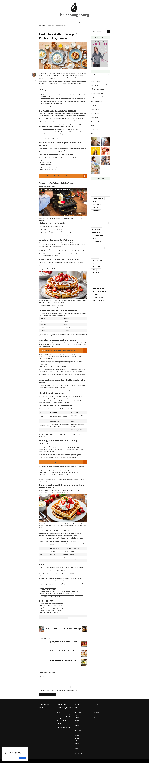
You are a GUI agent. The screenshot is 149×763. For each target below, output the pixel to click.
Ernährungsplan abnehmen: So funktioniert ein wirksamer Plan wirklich (100, 93)
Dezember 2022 (78, 753)
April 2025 (77, 722)
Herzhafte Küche (96, 226)
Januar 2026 (78, 709)
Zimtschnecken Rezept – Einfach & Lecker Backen (63, 650)
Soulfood (94, 278)
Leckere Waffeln (63, 616)
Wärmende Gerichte (97, 306)
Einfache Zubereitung (97, 198)
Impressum (41, 707)
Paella (93, 263)
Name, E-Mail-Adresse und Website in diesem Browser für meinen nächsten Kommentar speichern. (61, 690)
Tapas (102, 285)
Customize (7, 758)
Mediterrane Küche (97, 254)
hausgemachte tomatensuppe (99, 223)
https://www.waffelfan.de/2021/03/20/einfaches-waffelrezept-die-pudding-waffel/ (59, 591)
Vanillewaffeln (82, 616)
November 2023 (78, 746)
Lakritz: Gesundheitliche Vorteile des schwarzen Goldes (98, 128)
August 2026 (78, 707)
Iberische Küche (96, 229)
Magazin (80, 22)
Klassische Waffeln (54, 616)
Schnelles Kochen (97, 275)
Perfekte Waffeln (73, 616)
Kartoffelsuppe (96, 238)
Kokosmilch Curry (96, 241)
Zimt (66, 124)
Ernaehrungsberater (34, 77)
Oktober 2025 (78, 712)
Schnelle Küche (96, 272)
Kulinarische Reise (97, 244)
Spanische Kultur (103, 278)
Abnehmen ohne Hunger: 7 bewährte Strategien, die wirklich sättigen (98, 81)
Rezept (93, 269)
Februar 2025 (78, 725)
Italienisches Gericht (98, 235)
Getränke (73, 22)
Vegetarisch (95, 294)
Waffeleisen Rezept (97, 303)
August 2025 (78, 717)
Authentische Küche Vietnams (100, 182)
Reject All (15, 758)
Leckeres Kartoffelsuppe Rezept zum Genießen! (63, 660)
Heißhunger (57, 22)
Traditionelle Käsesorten (99, 291)
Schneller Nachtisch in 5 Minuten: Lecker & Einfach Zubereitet (100, 108)
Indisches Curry (96, 232)
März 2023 (77, 748)
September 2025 (78, 715)
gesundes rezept (96, 213)
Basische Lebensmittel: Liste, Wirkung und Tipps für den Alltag (99, 85)
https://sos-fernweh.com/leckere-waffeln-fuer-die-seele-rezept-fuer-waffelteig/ (59, 593)
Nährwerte (95, 257)
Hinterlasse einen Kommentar (34, 81)
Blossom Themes (62, 761)
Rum (99, 269)
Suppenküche (95, 285)
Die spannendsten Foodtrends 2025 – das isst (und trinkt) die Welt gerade (100, 101)
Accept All (22, 758)
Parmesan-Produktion (98, 266)
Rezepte (49, 22)
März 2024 (77, 740)
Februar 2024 (78, 743)
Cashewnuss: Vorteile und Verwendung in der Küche (100, 132)
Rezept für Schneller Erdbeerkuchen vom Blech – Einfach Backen (99, 113)
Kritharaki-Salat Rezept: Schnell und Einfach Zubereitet (100, 124)
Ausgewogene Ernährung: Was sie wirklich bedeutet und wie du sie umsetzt (100, 89)
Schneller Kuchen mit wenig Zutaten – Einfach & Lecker (99, 116)
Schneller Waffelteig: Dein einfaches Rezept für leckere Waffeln (100, 120)
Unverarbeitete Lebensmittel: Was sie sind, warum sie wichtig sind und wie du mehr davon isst (100, 76)
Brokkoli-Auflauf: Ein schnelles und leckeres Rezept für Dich (100, 105)
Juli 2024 (77, 735)
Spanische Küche (96, 282)
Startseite (42, 22)
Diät (85, 22)
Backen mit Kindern (97, 185)
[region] (15, 754)
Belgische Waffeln (44, 616)
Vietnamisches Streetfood (99, 300)
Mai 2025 (77, 720)
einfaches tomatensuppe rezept (100, 195)
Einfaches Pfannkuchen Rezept (100, 192)
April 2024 (77, 738)
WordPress (75, 761)
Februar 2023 (78, 751)
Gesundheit (95, 216)
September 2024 (78, 733)
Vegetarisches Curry (97, 297)
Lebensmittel (65, 22)
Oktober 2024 (78, 730)
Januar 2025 (78, 727)
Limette (105, 251)
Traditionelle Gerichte (98, 288)
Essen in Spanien (96, 204)
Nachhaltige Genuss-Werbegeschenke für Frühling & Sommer (99, 97)
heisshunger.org (74, 15)
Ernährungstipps (96, 201)
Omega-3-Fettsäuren (97, 260)
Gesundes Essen (96, 210)
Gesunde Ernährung (97, 207)
